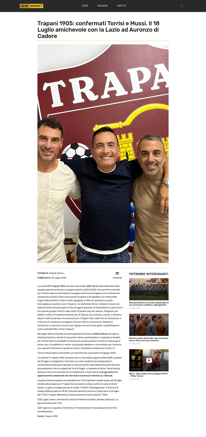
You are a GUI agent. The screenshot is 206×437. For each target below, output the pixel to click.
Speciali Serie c (56, 273)
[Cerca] (181, 6)
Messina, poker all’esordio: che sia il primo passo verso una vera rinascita (148, 339)
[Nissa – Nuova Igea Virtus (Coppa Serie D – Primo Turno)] (149, 360)
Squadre (103, 5)
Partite (121, 5)
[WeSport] (31, 6)
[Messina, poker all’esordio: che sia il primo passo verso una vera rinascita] (149, 325)
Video (85, 5)
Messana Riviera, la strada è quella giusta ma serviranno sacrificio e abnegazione (149, 304)
